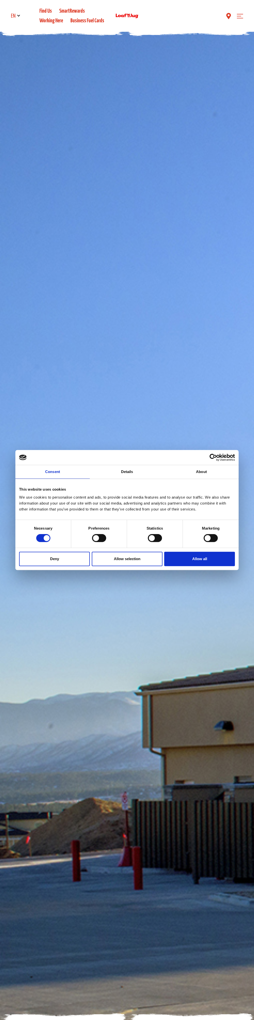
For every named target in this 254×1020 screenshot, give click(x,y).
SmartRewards (72, 11)
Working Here (51, 21)
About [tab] (201, 472)
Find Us (45, 11)
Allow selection (127, 559)
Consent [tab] (52, 472)
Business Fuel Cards (87, 21)
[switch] (99, 538)
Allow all (199, 559)
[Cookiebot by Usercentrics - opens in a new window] (213, 457)
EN (13, 16)
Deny (54, 559)
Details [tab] (127, 472)
